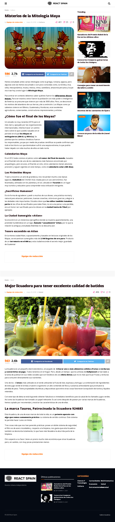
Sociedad (105, 487)
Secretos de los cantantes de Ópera (93, 110)
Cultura (12, 10)
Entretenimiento (96, 487)
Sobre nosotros (105, 515)
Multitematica (107, 481)
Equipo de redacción (15, 22)
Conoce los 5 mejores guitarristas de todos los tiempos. (92, 61)
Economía (93, 484)
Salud (12, 280)
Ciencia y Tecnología (82, 482)
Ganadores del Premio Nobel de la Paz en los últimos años (92, 35)
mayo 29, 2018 (31, 22)
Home (7, 10)
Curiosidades (94, 481)
